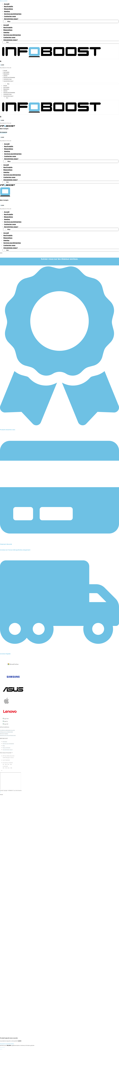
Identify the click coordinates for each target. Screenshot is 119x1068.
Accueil (6, 4)
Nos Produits (8, 6)
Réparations (8, 9)
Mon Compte (4, 129)
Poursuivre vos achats (5, 1043)
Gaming (7, 11)
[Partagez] (2, 1047)
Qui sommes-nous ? (11, 19)
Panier (12, 1043)
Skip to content (3, 1)
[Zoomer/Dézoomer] (0, 1047)
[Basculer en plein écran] (1, 1047)
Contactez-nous (10, 16)
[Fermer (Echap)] (4, 1047)
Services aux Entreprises (12, 14)
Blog (8, 21)
